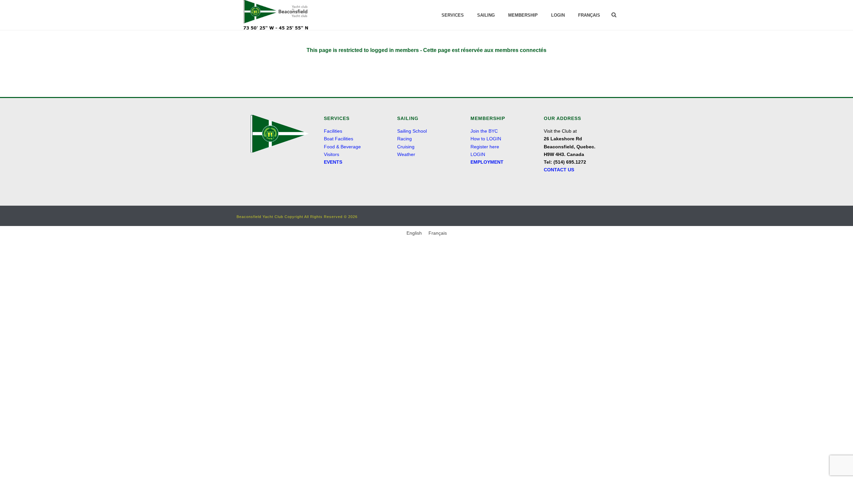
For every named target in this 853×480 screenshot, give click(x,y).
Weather (406, 154)
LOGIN (477, 154)
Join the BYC (484, 131)
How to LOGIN (485, 138)
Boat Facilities (338, 138)
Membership (523, 15)
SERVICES (452, 15)
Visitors (331, 154)
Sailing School (412, 131)
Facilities (333, 131)
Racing (404, 138)
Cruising (406, 146)
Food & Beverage (342, 146)
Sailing (486, 15)
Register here (484, 146)
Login (558, 15)
